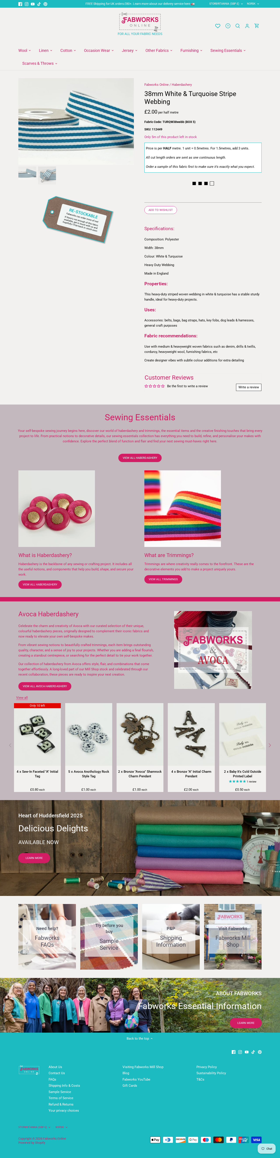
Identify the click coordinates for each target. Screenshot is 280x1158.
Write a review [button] (248, 387)
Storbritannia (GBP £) (224, 3)
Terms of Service (61, 1098)
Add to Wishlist (161, 210)
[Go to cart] (256, 26)
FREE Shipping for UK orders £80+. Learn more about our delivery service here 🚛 (140, 3)
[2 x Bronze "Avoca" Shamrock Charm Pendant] (140, 734)
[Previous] (25, 121)
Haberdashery (182, 85)
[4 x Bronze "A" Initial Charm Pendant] (191, 734)
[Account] (247, 26)
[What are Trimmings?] (182, 508)
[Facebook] (20, 4)
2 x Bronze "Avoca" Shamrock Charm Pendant (140, 774)
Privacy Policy (206, 1067)
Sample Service (60, 1092)
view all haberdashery (140, 457)
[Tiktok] (39, 4)
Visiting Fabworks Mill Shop (142, 1067)
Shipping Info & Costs (64, 1086)
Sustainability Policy (211, 1073)
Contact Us (57, 1073)
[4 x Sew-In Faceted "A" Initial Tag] (37, 734)
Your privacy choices (64, 1110)
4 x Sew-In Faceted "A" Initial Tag (37, 774)
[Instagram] (26, 4)
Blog (125, 1073)
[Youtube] (33, 4)
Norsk (251, 3)
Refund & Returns (61, 1104)
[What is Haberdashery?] (56, 508)
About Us (55, 1067)
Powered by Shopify (31, 1142)
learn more (34, 858)
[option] (76, 121)
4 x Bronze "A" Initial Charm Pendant (191, 774)
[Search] (237, 26)
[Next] (127, 121)
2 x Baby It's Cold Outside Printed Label (242, 774)
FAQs (52, 1079)
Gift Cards (129, 1086)
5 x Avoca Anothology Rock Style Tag (88, 774)
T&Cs (200, 1079)
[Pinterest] (45, 4)
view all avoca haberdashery (45, 686)
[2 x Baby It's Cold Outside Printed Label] (242, 734)
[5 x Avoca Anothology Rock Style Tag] (88, 734)
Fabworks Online (156, 85)
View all (22, 698)
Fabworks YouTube (136, 1079)
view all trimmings (163, 579)
